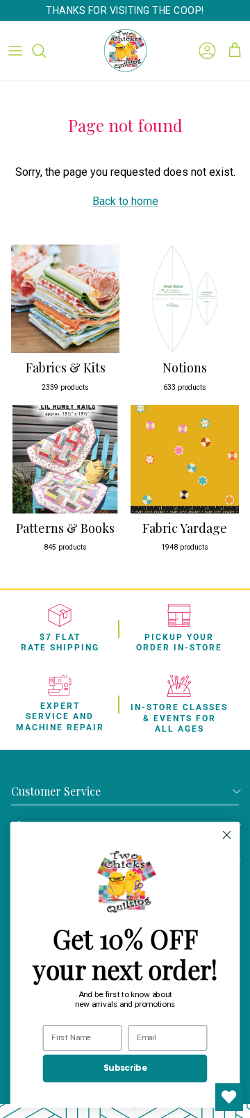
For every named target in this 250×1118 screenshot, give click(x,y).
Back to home (125, 201)
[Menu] (15, 50)
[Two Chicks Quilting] (125, 50)
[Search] (46, 50)
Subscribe (125, 1068)
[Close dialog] (227, 835)
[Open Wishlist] (229, 1097)
